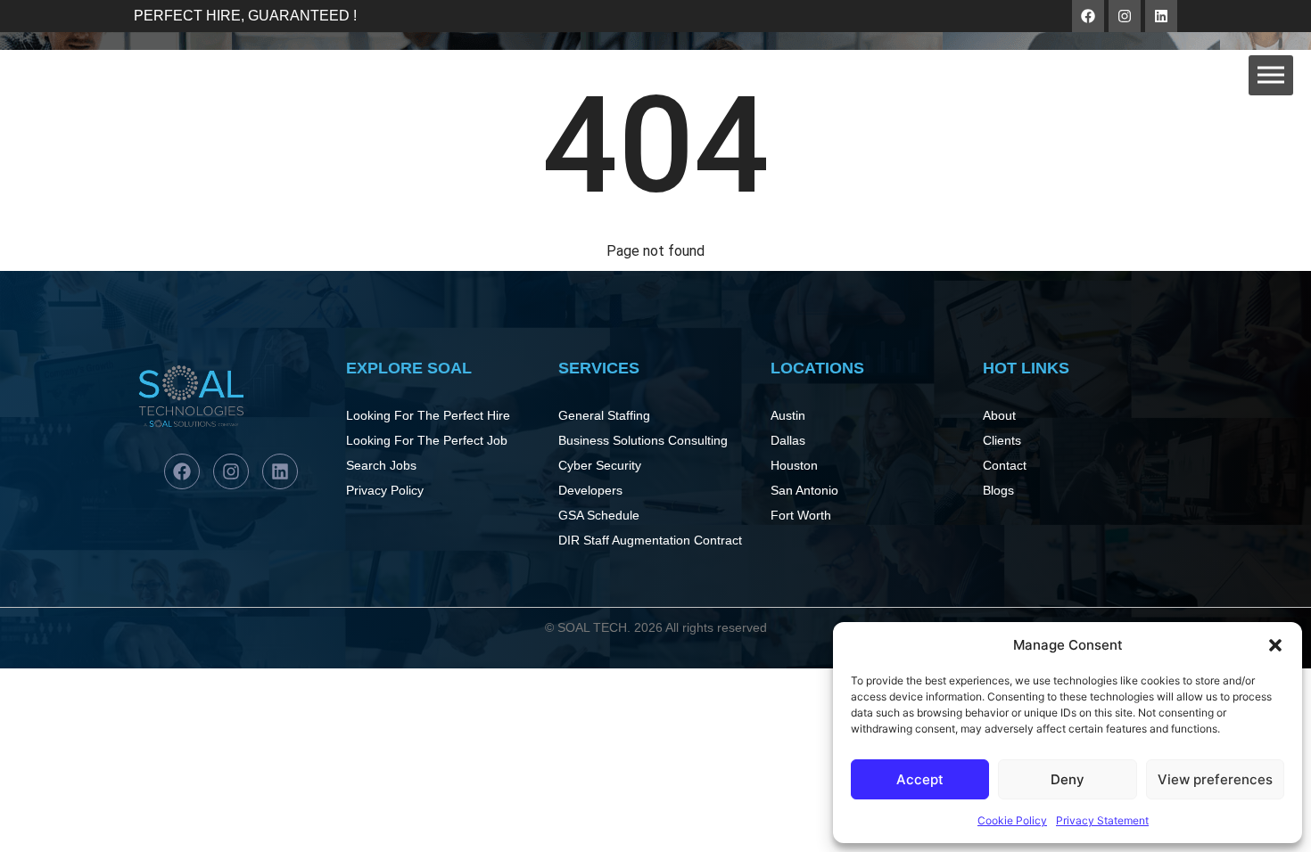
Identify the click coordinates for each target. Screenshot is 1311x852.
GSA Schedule (598, 515)
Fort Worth (801, 515)
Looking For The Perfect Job (426, 440)
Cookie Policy (1012, 820)
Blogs (998, 490)
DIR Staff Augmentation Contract (650, 540)
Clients (1002, 440)
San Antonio (804, 490)
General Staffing (604, 415)
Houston (794, 465)
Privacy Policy (385, 490)
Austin (788, 415)
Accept (920, 779)
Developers (590, 490)
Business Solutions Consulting (643, 440)
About (999, 415)
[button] (1275, 645)
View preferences (1215, 779)
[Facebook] (1088, 16)
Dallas (788, 440)
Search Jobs (381, 465)
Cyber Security (599, 465)
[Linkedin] (1161, 16)
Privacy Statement (1102, 820)
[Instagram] (1125, 16)
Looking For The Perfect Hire (428, 415)
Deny (1067, 779)
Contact (1005, 465)
